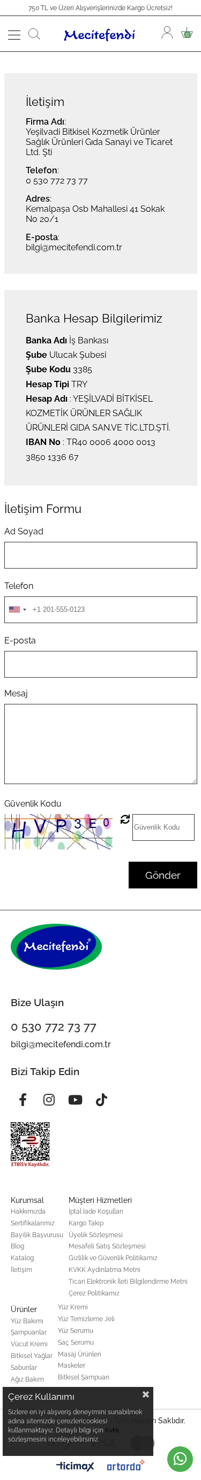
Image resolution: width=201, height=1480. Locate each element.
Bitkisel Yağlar (32, 1356)
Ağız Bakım (27, 1379)
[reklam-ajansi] (126, 1465)
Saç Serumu (76, 1342)
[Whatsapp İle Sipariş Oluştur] (180, 1459)
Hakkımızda (28, 1211)
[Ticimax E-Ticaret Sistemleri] (75, 1467)
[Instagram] (49, 1099)
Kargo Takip (86, 1223)
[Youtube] (75, 1099)
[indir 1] (30, 1144)
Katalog (22, 1258)
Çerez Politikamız (94, 1293)
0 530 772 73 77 (57, 180)
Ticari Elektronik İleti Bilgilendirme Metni (128, 1281)
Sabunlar (24, 1367)
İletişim (21, 1270)
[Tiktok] (101, 1099)
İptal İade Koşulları (96, 1211)
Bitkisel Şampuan (83, 1377)
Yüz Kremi (73, 1307)
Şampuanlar (29, 1332)
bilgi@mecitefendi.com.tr (74, 247)
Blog (17, 1246)
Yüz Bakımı (27, 1321)
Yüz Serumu (75, 1331)
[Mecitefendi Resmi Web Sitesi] (101, 33)
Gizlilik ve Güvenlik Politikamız (113, 1258)
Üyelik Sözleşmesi (96, 1235)
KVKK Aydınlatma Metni (104, 1270)
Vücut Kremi (29, 1344)
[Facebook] (22, 1099)
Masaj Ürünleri (79, 1354)
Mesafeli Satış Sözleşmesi (107, 1246)
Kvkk (112, 1430)
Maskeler (71, 1365)
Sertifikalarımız (33, 1223)
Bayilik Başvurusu (37, 1235)
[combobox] (17, 610)
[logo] (56, 947)
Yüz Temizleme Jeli (86, 1319)
